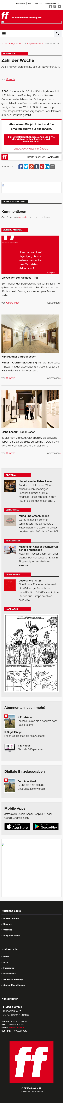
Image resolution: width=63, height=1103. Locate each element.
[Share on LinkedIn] (47, 167)
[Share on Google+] (31, 167)
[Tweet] (26, 167)
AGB (5, 963)
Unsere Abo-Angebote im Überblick (31, 149)
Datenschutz (9, 974)
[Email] (52, 167)
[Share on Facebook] (20, 167)
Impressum (9, 968)
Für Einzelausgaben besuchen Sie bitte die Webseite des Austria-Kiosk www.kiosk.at (31, 139)
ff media (10, 79)
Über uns (7, 924)
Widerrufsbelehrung (13, 980)
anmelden (23, 217)
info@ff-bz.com (16, 1028)
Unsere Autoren (11, 919)
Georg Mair (12, 303)
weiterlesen (54, 303)
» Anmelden (53, 157)
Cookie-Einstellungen (14, 985)
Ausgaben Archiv (52, 3)
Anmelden (20, 3)
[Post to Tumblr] (36, 167)
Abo (29, 3)
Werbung (38, 3)
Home (4, 43)
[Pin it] (42, 167)
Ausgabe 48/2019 (35, 43)
